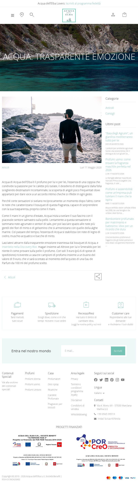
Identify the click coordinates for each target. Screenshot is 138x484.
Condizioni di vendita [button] (77, 407)
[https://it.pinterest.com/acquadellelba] (112, 379)
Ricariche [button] (52, 389)
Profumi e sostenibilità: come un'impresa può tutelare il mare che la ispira (119, 194)
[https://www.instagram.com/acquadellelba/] (117, 379)
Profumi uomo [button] (32, 384)
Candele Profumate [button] (53, 396)
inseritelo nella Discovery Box (20, 247)
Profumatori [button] (54, 378)
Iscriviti (118, 351)
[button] (98, 276)
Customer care (120, 313)
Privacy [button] (74, 378)
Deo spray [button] (53, 384)
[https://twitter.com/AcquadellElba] (101, 379)
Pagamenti (17, 313)
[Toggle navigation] (12, 15)
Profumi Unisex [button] (33, 389)
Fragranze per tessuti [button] (55, 405)
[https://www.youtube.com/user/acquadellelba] (122, 379)
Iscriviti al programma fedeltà (83, 3)
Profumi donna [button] (32, 378)
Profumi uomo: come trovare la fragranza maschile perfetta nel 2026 (118, 165)
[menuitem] (34, 379)
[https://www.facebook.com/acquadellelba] (95, 379)
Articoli (5, 167)
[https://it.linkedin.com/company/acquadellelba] (106, 379)
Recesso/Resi (86, 313)
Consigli (110, 113)
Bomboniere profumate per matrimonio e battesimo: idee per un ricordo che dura (120, 224)
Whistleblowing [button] (79, 414)
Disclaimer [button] (76, 400)
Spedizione (52, 313)
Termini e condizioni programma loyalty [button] (77, 389)
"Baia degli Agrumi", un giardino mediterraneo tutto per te (119, 136)
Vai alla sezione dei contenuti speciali (10, 386)
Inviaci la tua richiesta (109, 418)
